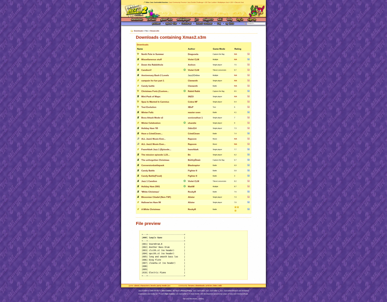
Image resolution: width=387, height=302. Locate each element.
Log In (239, 19)
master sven (194, 112)
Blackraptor (194, 165)
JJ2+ (232, 2)
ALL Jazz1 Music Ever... (153, 139)
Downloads (137, 19)
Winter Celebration (151, 123)
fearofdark (193, 149)
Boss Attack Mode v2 (152, 117)
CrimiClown (194, 133)
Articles (209, 286)
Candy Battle (148, 170)
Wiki (220, 19)
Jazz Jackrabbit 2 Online (193, 11)
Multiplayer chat (223, 2)
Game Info (166, 19)
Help (230, 19)
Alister (191, 197)
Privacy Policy (186, 291)
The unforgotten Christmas (155, 160)
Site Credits (166, 291)
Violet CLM (193, 59)
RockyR (192, 192)
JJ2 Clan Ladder (210, 2)
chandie (192, 123)
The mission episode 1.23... (155, 154)
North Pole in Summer (152, 54)
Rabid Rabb (194, 91)
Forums (151, 19)
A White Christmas (150, 209)
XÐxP (190, 107)
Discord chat (239, 2)
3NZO (191, 96)
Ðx (189, 154)
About (136, 286)
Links (215, 286)
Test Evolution (148, 107)
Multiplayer (184, 19)
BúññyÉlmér (194, 160)
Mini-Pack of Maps (150, 96)
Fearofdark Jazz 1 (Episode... (156, 149)
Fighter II (192, 170)
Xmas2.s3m (154, 31)
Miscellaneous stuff (151, 59)
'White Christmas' (150, 192)
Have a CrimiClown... (152, 133)
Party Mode (162, 286)
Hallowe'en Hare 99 (151, 202)
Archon (191, 65)
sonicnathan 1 (195, 117)
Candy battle (147, 86)
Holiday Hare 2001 (150, 186)
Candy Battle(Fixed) (151, 176)
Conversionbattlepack (152, 165)
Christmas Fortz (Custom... (155, 91)
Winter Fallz (147, 112)
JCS (197, 19)
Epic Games (170, 294)
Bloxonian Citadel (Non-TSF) (156, 197)
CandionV (146, 70)
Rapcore (192, 139)
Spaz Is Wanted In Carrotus (155, 102)
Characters (145, 286)
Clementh (193, 80)
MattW (191, 186)
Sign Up (251, 19)
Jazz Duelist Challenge (195, 2)
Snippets (208, 19)
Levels (153, 286)
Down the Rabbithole (152, 65)
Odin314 (192, 128)
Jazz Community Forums (177, 2)
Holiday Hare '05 (149, 128)
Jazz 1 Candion (149, 181)
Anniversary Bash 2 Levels (155, 75)
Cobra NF (193, 102)
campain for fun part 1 (152, 80)
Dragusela (193, 54)
